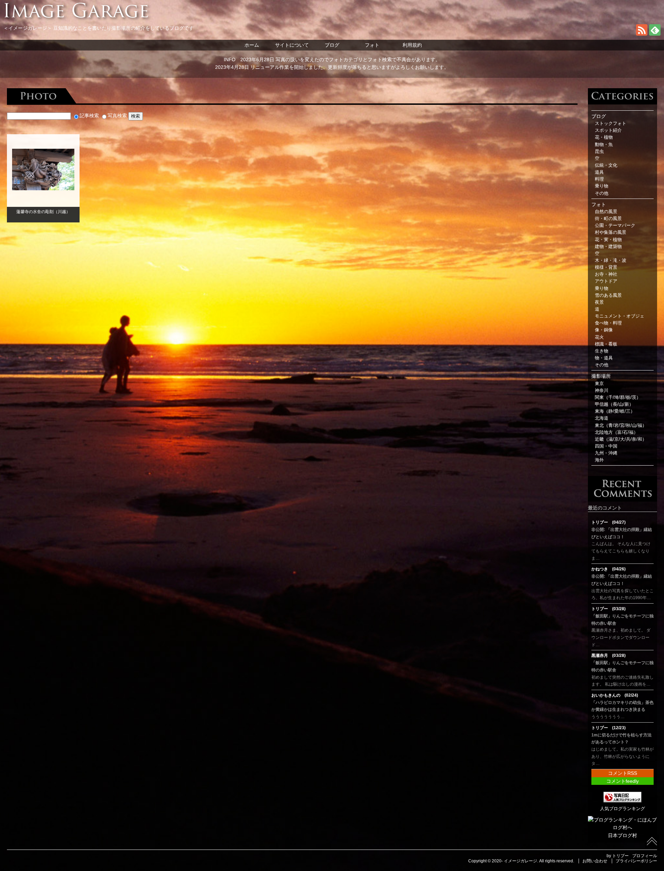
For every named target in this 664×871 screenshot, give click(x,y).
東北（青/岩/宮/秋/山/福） (621, 425)
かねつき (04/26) (608, 569)
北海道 (601, 418)
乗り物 (601, 186)
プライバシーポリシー (636, 861)
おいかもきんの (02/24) (614, 695)
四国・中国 (606, 446)
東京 (599, 383)
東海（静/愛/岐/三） (615, 411)
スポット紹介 (608, 130)
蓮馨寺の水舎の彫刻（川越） (43, 211)
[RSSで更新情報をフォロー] (641, 34)
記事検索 (89, 115)
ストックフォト (610, 123)
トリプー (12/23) (608, 727)
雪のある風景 (608, 295)
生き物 (601, 351)
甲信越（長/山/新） (614, 404)
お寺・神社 (606, 274)
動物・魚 (604, 144)
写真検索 (117, 115)
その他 (601, 193)
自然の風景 (606, 211)
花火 (599, 337)
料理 (599, 179)
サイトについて (292, 45)
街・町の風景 (608, 218)
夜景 (599, 302)
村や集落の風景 (610, 232)
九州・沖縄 (606, 453)
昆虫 (599, 151)
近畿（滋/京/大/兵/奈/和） (621, 439)
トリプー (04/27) (608, 522)
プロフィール (644, 855)
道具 (599, 172)
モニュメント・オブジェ (619, 316)
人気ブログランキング (622, 808)
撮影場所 (601, 376)
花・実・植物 (608, 239)
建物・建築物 (608, 246)
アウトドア (606, 281)
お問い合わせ (594, 861)
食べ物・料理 (608, 323)
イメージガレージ (520, 861)
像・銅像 (604, 330)
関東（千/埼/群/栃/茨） (618, 397)
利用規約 (412, 45)
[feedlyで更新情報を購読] (655, 34)
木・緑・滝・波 (610, 260)
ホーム (252, 45)
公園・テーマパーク (615, 225)
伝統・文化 (606, 165)
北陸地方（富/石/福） (616, 432)
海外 (599, 460)
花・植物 (604, 137)
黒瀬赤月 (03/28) (608, 655)
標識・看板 (606, 344)
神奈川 (601, 390)
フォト (372, 45)
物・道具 (604, 358)
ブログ (332, 45)
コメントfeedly (622, 781)
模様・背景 (606, 267)
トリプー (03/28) (608, 608)
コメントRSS (622, 773)
